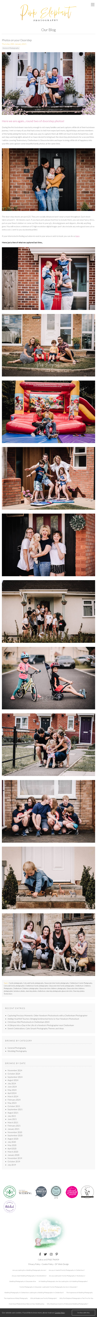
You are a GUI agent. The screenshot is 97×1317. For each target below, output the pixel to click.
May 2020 (12, 1145)
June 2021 (12, 1119)
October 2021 (14, 1106)
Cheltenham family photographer (36, 986)
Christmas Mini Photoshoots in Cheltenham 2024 (28, 1022)
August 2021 (13, 1112)
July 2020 (12, 1142)
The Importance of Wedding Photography (79, 1292)
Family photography (15, 983)
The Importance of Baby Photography (16, 1298)
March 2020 (13, 1151)
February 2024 (14, 1099)
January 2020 (13, 1155)
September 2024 (15, 1077)
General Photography (11, 48)
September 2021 (15, 1109)
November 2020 (15, 1132)
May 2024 (12, 1090)
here (77, 236)
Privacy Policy (34, 1264)
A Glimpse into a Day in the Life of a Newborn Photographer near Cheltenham (41, 1025)
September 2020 (15, 1135)
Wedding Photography (17, 1051)
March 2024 (13, 1096)
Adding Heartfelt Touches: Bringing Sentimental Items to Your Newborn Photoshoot (43, 1019)
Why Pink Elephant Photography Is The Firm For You (76, 1298)
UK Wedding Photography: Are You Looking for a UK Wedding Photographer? (63, 1281)
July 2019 (12, 1165)
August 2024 (13, 1080)
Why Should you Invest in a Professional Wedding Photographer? (67, 1304)
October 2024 (14, 1073)
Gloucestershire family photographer (61, 986)
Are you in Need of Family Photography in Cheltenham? (67, 1270)
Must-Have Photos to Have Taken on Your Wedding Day (26, 1304)
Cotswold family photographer (14, 986)
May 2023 (12, 1103)
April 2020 (12, 1148)
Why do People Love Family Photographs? (43, 1298)
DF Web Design (62, 1264)
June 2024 (12, 1086)
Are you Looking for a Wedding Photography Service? (29, 1270)
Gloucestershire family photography (56, 983)
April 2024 (12, 1093)
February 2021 (14, 1125)
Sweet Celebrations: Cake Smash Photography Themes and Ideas (36, 1028)
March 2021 (13, 1122)
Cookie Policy (47, 1264)
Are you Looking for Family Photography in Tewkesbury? (67, 1276)
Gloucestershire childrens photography (52, 988)
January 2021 (13, 1129)
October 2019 (14, 1161)
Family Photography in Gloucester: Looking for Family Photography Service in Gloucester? (48, 1287)
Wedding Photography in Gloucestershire (22, 1281)
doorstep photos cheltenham (36, 991)
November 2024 (15, 1070)
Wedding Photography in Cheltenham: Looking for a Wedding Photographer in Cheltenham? (34, 1292)
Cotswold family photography (33, 983)
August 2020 (13, 1138)
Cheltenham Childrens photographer (25, 988)
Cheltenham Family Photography (81, 983)
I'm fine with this (83, 1313)
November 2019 (15, 1158)
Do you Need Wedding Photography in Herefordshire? (29, 1276)
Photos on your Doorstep (17, 40)
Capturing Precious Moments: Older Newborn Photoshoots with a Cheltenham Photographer (48, 1015)
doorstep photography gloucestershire (59, 991)
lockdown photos (19, 991)
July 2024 (12, 1083)
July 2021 (12, 1116)
